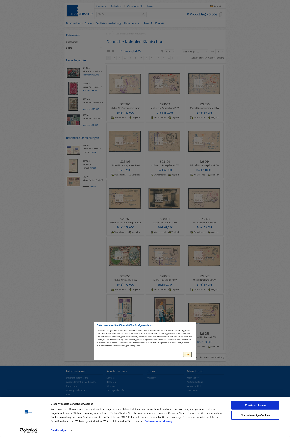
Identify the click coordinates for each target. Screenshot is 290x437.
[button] (187, 354)
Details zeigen (59, 430)
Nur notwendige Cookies (255, 415)
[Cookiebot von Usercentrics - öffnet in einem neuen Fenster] (28, 430)
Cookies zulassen (255, 405)
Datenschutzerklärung (158, 421)
